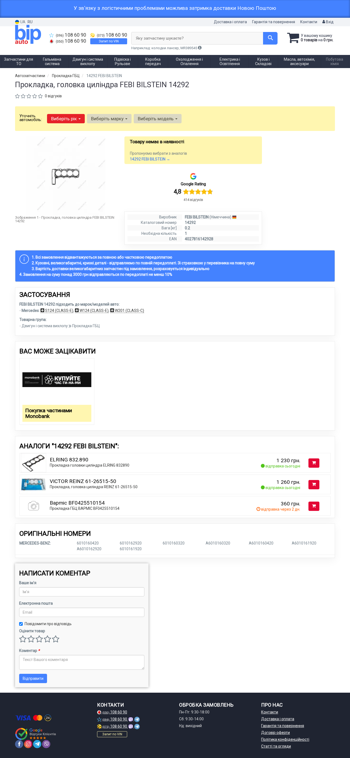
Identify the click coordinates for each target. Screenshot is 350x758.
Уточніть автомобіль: (30, 117)
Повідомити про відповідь (48, 624)
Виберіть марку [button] (108, 118)
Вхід (329, 22)
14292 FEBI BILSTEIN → (150, 159)
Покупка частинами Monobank (48, 413)
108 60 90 (71, 35)
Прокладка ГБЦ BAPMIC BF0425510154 (84, 508)
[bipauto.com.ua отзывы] (36, 734)
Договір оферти (275, 732)
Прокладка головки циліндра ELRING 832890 (89, 465)
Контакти (308, 22)
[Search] (270, 38)
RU (30, 22)
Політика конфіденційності (285, 739)
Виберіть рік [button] (64, 118)
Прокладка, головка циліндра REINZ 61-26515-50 (94, 487)
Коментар (29, 650)
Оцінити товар (32, 631)
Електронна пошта (36, 603)
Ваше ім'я (27, 583)
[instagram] (28, 744)
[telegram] (37, 744)
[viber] (46, 744)
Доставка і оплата (230, 22)
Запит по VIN (109, 41)
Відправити (33, 678)
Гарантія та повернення (273, 22)
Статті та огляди (276, 746)
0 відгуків (53, 96)
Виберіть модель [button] (156, 118)
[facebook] (19, 744)
